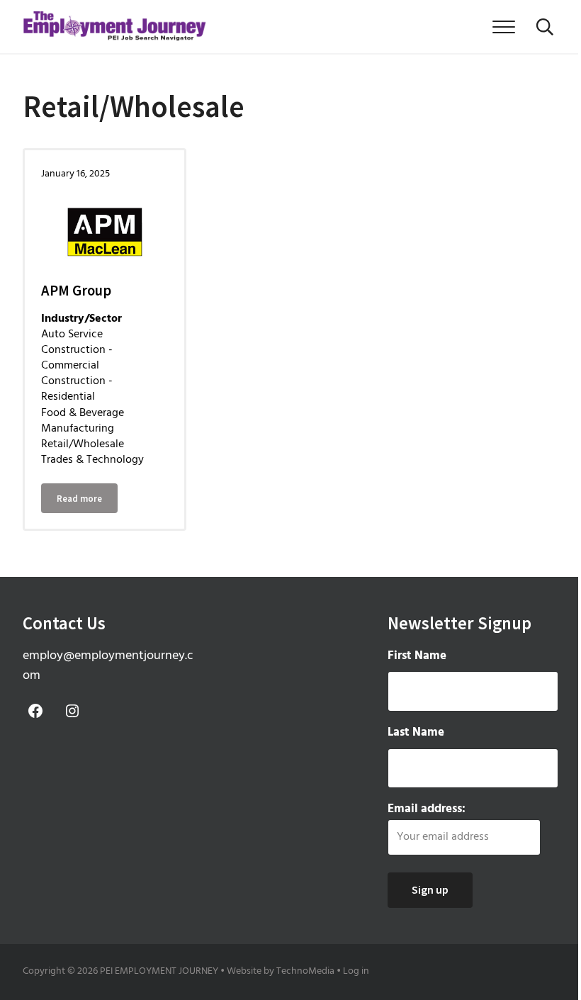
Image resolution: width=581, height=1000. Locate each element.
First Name (417, 655)
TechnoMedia (305, 971)
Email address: (427, 809)
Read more (87, 501)
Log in (356, 971)
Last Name (416, 732)
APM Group (76, 290)
